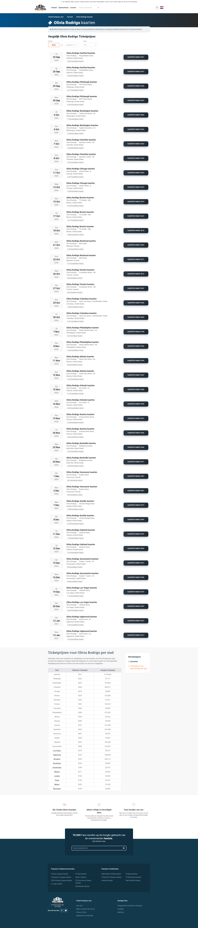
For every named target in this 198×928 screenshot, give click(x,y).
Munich (57, 772)
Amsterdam (57, 768)
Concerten (134, 662)
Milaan (57, 784)
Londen (57, 776)
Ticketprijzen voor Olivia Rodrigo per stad (138, 667)
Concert (73, 8)
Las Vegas (57, 751)
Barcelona (57, 789)
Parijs (57, 780)
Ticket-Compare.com (56, 17)
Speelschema (63, 8)
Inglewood (57, 755)
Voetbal (54, 8)
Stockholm (57, 763)
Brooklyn (57, 759)
